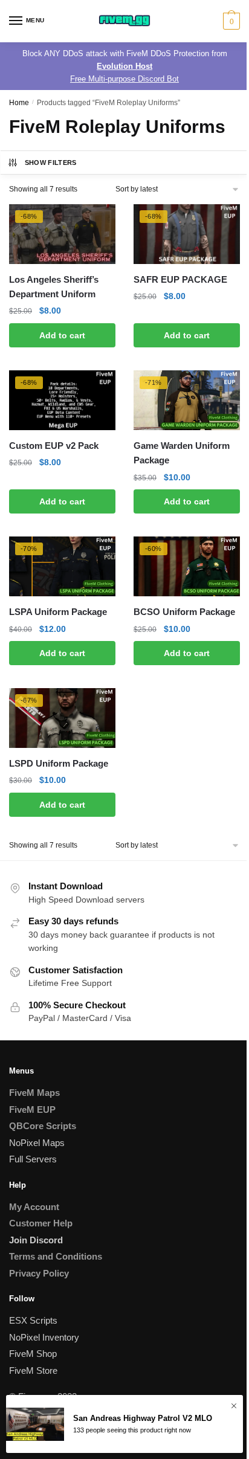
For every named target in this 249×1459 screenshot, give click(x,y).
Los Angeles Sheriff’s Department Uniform (54, 286)
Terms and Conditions (55, 1256)
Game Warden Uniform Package (182, 452)
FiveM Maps (34, 1092)
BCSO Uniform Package (184, 612)
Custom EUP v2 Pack (54, 445)
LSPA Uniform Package (58, 612)
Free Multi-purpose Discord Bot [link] (124, 78)
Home (19, 102)
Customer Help (41, 1223)
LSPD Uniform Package (58, 763)
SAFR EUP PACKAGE (180, 279)
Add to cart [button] (62, 335)
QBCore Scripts (42, 1126)
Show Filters (51, 162)
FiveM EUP (32, 1109)
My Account (34, 1207)
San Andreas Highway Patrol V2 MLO (142, 1418)
